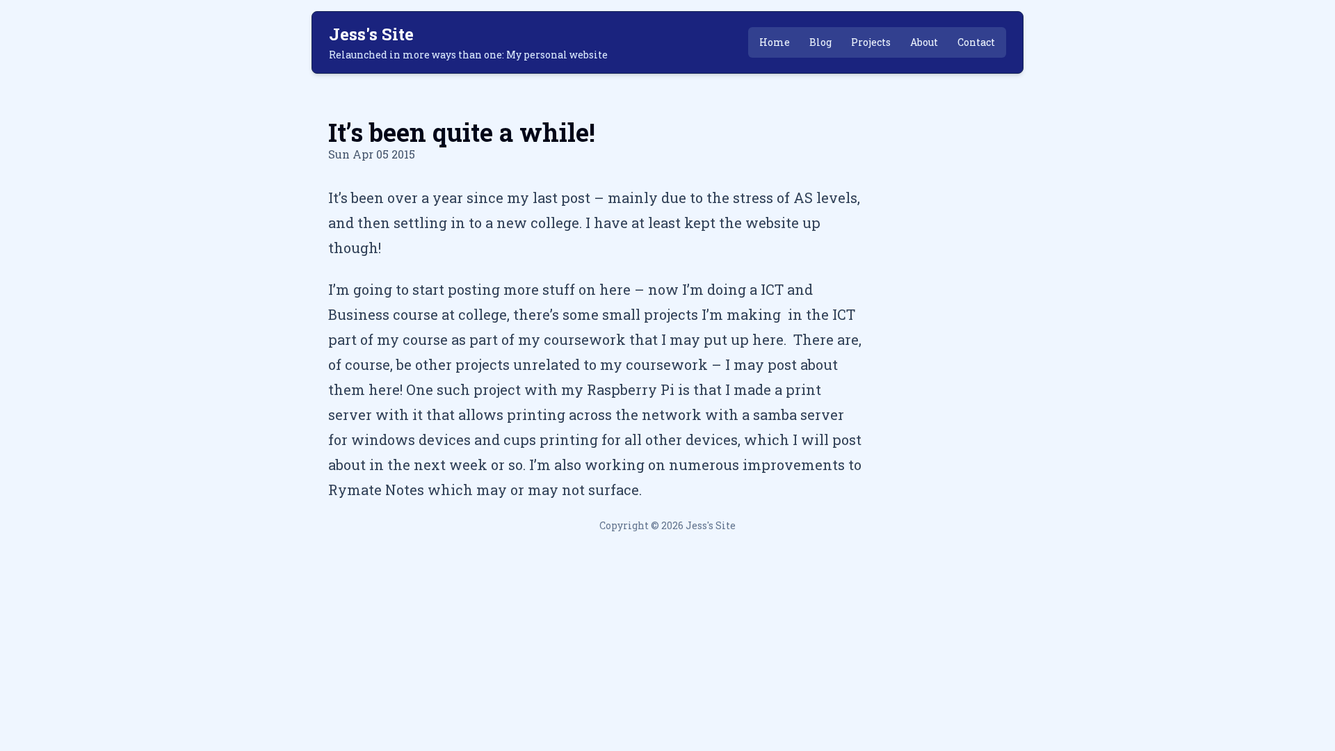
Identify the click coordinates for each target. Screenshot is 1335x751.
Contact (976, 42)
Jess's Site (371, 34)
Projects (871, 42)
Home (774, 42)
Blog (820, 42)
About (924, 42)
